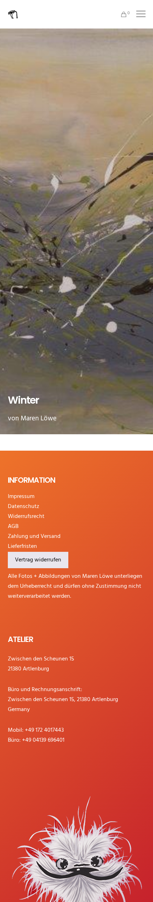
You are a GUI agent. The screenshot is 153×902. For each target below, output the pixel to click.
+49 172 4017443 (44, 730)
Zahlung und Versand (34, 536)
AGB (13, 526)
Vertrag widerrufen (38, 560)
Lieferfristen (22, 546)
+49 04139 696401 (43, 740)
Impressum (21, 496)
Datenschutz (23, 506)
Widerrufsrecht (26, 516)
